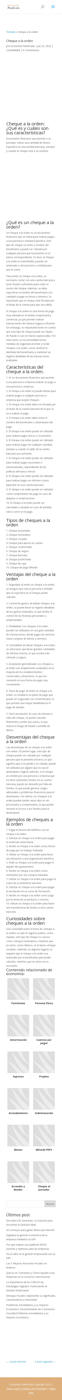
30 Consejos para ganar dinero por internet (30, 1230)
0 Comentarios (31, 50)
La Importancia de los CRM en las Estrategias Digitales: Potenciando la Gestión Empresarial (26, 1286)
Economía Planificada (23, 46)
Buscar (50, 1204)
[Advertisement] (31, 89)
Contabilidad (13, 50)
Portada (10, 32)
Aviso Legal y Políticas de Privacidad (26, 1388)
